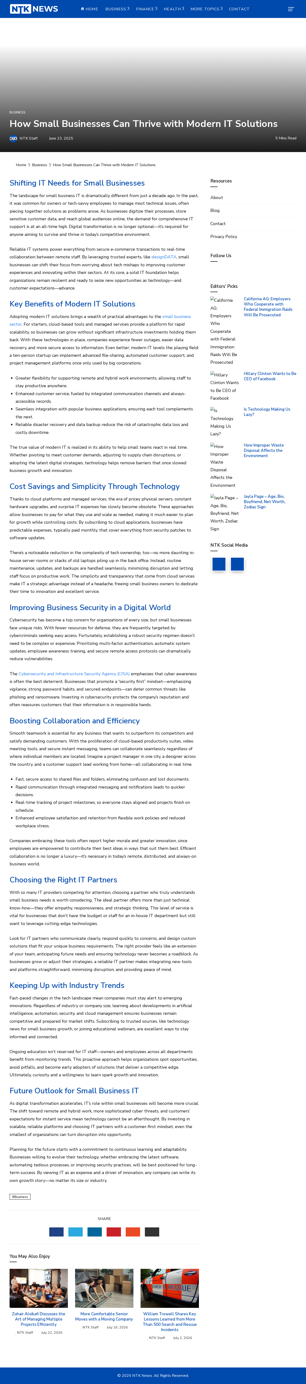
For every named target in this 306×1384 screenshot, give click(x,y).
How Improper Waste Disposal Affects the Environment (264, 450)
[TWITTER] (75, 1232)
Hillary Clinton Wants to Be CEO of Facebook (270, 376)
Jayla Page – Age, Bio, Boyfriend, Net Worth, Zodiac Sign (264, 502)
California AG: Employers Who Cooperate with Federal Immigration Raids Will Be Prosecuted (268, 307)
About (216, 197)
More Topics (205, 9)
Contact (239, 9)
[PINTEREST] (114, 1232)
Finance (145, 9)
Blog (215, 210)
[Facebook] (219, 564)
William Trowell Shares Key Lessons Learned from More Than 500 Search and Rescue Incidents (170, 1322)
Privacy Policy (223, 236)
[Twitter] (237, 564)
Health (172, 9)
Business (115, 9)
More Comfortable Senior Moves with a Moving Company (104, 1316)
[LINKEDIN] (94, 1232)
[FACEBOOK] (56, 1232)
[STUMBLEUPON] (133, 1232)
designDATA (164, 257)
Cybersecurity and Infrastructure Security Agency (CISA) (74, 674)
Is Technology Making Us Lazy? (267, 412)
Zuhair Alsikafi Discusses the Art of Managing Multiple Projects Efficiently (38, 1319)
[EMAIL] (152, 1232)
